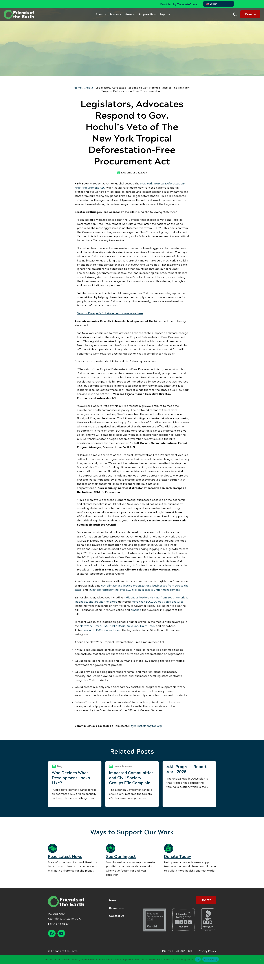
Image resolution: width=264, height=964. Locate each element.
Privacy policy (210, 959)
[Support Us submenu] (155, 14)
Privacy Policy (207, 951)
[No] (260, 959)
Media (88, 87)
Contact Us (116, 916)
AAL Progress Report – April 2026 (187, 769)
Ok (198, 959)
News (113, 900)
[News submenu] (134, 14)
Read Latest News (65, 856)
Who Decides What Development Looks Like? (71, 777)
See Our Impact (121, 856)
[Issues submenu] (120, 14)
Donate (250, 14)
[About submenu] (105, 14)
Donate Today (177, 856)
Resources (116, 908)
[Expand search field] (235, 14)
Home (78, 87)
